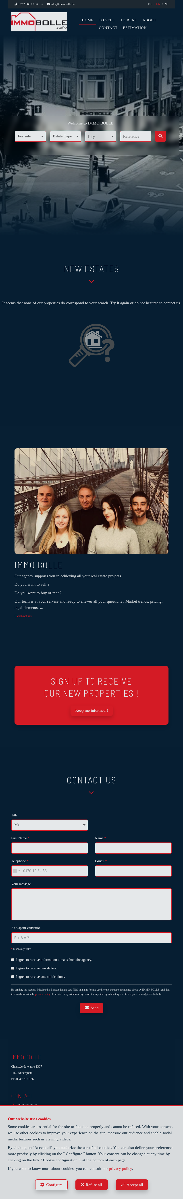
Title (14, 815)
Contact (108, 28)
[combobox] (16, 871)
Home (88, 20)
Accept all (135, 1185)
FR (150, 4)
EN (158, 4)
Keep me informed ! (91, 710)
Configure (54, 1185)
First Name (20, 838)
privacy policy (42, 994)
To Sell (107, 20)
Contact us (23, 616)
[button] (100, 136)
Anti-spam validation (26, 928)
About (149, 20)
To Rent (128, 20)
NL (166, 4)
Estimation (135, 28)
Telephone (20, 861)
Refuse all (94, 1185)
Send (94, 1008)
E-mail (101, 861)
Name (100, 838)
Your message (21, 884)
